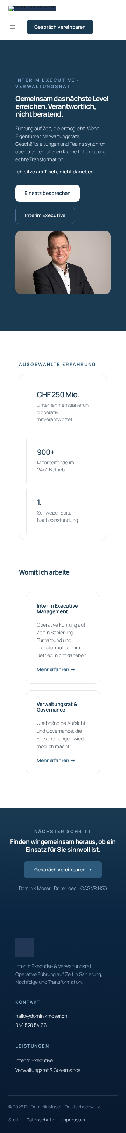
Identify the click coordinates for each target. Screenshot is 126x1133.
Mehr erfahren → (56, 669)
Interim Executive (45, 215)
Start (13, 1119)
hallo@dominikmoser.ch (41, 1016)
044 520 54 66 (31, 1025)
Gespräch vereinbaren (60, 27)
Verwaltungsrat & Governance (47, 1070)
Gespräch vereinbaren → (63, 869)
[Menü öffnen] (12, 27)
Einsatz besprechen (47, 193)
